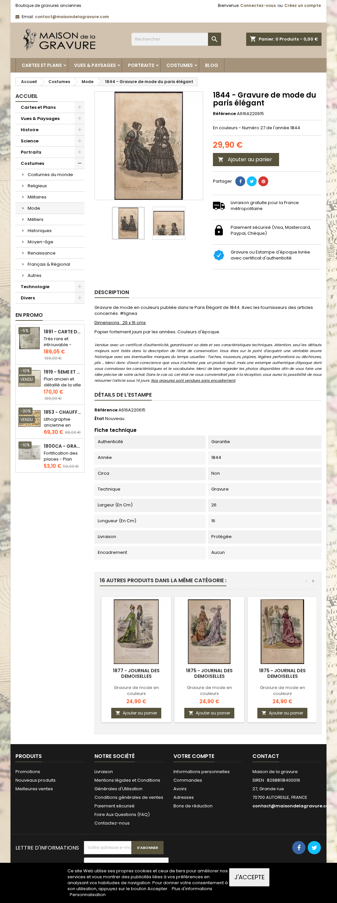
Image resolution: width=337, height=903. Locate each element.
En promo (29, 315)
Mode (34, 208)
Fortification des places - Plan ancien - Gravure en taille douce (62, 462)
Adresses (183, 797)
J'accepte (249, 877)
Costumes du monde (50, 174)
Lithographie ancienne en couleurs (57, 425)
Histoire (30, 130)
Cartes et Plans (42, 65)
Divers (28, 298)
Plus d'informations (192, 889)
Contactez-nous (112, 823)
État (99, 419)
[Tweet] (252, 181)
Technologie (35, 287)
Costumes (180, 65)
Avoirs (180, 789)
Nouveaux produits (35, 780)
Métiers (35, 219)
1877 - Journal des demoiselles (136, 673)
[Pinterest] (263, 181)
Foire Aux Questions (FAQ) (122, 814)
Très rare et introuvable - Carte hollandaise (57, 348)
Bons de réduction (193, 806)
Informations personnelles (201, 771)
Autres (34, 275)
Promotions (27, 771)
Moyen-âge (40, 242)
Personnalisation (88, 894)
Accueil (26, 96)
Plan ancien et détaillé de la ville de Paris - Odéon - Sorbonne (62, 388)
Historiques (40, 230)
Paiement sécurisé (114, 806)
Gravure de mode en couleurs (136, 690)
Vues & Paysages (95, 65)
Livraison (103, 771)
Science (30, 141)
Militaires (37, 197)
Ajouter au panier (245, 159)
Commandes (187, 780)
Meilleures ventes (34, 789)
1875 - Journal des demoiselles (209, 673)
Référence (224, 114)
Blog (211, 65)
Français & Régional (49, 264)
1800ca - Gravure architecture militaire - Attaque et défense (63, 446)
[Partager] (240, 181)
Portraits (141, 65)
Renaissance (42, 253)
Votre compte (193, 756)
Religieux (37, 186)
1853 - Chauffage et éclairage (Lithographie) (63, 412)
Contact (265, 756)
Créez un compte (302, 5)
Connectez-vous (258, 5)
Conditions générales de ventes (128, 797)
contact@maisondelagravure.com (72, 16)
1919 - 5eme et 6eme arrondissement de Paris (63, 372)
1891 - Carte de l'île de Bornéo (63, 332)
